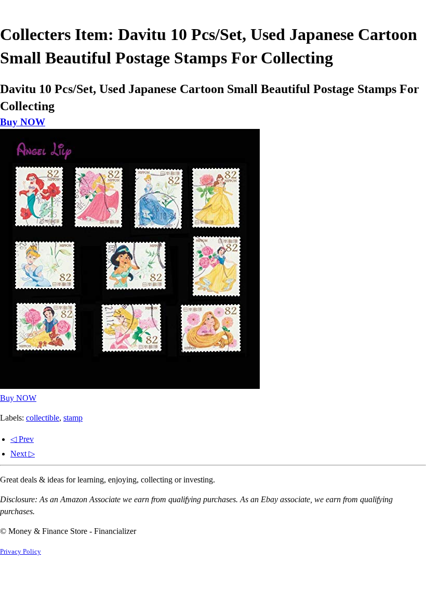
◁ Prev (22, 439)
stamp (73, 417)
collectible (42, 417)
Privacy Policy (20, 551)
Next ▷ (22, 453)
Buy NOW (22, 121)
